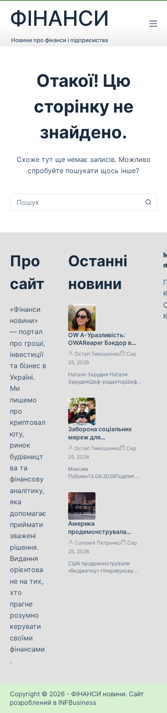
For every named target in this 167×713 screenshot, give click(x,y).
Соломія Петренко (98, 542)
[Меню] (153, 23)
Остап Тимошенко (97, 353)
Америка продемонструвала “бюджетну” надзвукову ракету (104, 536)
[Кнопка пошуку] (148, 202)
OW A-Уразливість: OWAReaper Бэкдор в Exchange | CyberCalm (101, 343)
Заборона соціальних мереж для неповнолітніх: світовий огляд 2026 (103, 441)
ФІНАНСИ (59, 18)
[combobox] (75, 202)
